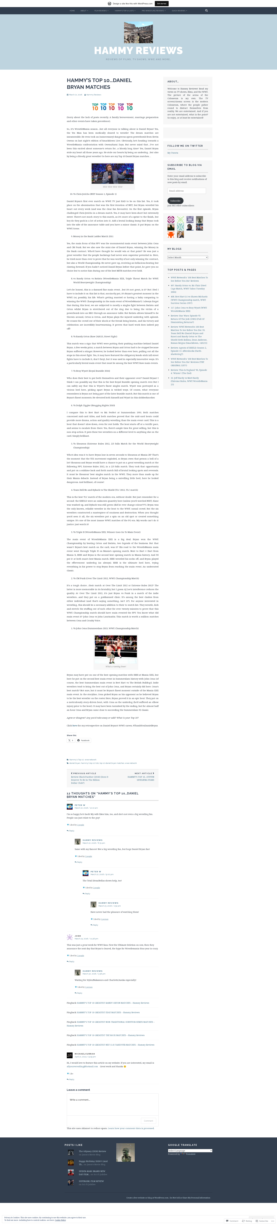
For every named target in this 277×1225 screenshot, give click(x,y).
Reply (71, 831)
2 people (80, 825)
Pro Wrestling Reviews (153, 11)
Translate (190, 1154)
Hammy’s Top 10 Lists (124, 11)
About (83, 11)
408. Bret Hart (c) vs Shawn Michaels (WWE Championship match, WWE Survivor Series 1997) (189, 299)
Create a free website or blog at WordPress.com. (147, 1197)
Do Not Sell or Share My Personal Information (190, 1197)
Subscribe (175, 200)
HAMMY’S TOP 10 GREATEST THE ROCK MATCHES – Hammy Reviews (111, 1035)
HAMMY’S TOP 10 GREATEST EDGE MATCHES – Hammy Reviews (108, 1012)
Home (72, 11)
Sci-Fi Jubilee (100, 1174)
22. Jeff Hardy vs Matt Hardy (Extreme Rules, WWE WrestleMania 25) (189, 381)
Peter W (80, 805)
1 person (104, 919)
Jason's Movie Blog (91, 1154)
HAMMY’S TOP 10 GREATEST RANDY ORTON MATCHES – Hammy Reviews (113, 1002)
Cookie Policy (60, 1220)
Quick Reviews (178, 11)
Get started (161, 3)
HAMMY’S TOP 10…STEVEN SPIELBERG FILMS (141, 776)
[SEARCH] (206, 10)
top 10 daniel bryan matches (112, 763)
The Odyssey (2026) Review (92, 1151)
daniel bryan (74, 763)
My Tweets (172, 152)
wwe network (90, 760)
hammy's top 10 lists (90, 763)
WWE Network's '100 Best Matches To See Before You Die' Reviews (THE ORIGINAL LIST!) (189, 362)
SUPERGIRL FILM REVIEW (91, 1181)
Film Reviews (100, 11)
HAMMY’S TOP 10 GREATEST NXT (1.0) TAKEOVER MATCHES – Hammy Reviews (115, 1044)
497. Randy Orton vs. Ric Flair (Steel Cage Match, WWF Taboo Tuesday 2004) (188, 288)
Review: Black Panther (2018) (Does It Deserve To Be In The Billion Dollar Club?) (89, 778)
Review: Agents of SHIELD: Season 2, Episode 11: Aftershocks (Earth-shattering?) (189, 351)
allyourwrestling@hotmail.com (82, 1066)
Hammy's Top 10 (76, 760)
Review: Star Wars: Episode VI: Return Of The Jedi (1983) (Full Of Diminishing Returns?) (187, 319)
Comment (148, 1121)
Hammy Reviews (138, 50)
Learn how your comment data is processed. (131, 1128)
